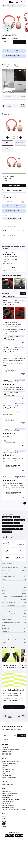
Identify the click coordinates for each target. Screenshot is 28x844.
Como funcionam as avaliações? (10, 270)
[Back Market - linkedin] (6, 754)
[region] (14, 284)
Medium (4, 818)
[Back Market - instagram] (3, 754)
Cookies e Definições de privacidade (10, 799)
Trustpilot (4, 816)
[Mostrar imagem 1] (10, 137)
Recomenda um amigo (7, 784)
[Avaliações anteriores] (21, 503)
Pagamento (5, 765)
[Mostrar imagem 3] (17, 137)
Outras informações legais (8, 801)
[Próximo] (20, 137)
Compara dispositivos (7, 775)
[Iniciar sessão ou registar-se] (21, 2)
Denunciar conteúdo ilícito (8, 805)
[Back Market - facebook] (10, 754)
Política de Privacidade (7, 797)
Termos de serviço (6, 791)
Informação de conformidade (20, 194)
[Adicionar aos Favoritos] (24, 35)
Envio (3, 767)
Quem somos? (5, 747)
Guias (3, 773)
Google (15, 700)
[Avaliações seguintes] (24, 503)
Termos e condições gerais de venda (10, 793)
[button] (6, 27)
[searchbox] (15, 5)
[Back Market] (14, 2)
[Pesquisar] (3, 5)
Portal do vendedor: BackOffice (9, 763)
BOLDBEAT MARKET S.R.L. (7, 197)
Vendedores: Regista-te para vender (10, 761)
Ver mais (5, 333)
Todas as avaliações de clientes (9, 777)
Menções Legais (6, 803)
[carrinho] (24, 2)
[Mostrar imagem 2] (14, 137)
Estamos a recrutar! (6, 751)
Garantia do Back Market (7, 795)
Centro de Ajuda (6, 771)
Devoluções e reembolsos (8, 769)
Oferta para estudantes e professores (10, 749)
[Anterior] (7, 137)
